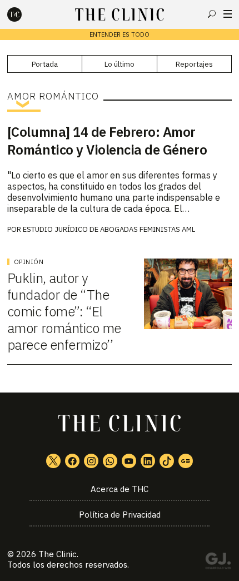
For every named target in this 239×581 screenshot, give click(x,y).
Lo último (119, 64)
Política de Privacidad (120, 514)
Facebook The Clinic (72, 461)
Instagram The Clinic (91, 461)
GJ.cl (218, 563)
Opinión (29, 262)
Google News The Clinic (185, 461)
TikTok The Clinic (167, 461)
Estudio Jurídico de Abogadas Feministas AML (109, 229)
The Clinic (57, 554)
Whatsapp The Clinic (110, 461)
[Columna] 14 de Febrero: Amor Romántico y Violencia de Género (107, 140)
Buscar (212, 14)
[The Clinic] (24, 14)
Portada (45, 64)
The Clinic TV (129, 461)
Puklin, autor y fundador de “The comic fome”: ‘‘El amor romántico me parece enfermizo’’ (64, 311)
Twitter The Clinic (53, 461)
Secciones (227, 14)
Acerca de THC (119, 489)
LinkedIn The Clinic (148, 461)
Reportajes (194, 64)
